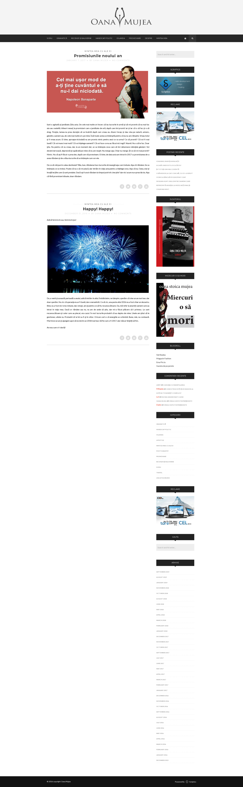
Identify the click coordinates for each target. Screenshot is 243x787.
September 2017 (162, 653)
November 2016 (162, 701)
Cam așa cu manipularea (174, 385)
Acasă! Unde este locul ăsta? (168, 165)
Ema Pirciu (161, 362)
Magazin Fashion (163, 358)
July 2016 (160, 723)
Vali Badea (161, 355)
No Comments (121, 60)
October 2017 (162, 647)
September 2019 (162, 572)
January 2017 (161, 690)
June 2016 (160, 728)
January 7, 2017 (76, 60)
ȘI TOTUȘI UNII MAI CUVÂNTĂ (167, 169)
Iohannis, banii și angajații (167, 161)
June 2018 (160, 604)
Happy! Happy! (98, 209)
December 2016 (162, 696)
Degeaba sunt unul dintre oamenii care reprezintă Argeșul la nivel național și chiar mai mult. (173, 185)
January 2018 (161, 631)
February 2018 (162, 626)
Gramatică (62, 38)
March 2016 (161, 744)
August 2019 (161, 577)
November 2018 (162, 588)
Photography (162, 451)
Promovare (135, 38)
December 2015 (162, 760)
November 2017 (162, 642)
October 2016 (162, 706)
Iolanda (121, 38)
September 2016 (162, 712)
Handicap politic (104, 38)
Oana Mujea (161, 401)
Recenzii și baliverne (81, 38)
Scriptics (192, 782)
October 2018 (162, 593)
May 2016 (160, 733)
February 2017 (162, 685)
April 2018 (160, 615)
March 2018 (161, 620)
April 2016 (160, 739)
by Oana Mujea (98, 60)
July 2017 (160, 658)
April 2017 (160, 674)
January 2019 (161, 583)
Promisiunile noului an (98, 55)
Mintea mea (161, 38)
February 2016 (162, 749)
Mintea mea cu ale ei (98, 51)
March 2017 (161, 680)
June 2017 (160, 663)
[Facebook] (185, 38)
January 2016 (161, 755)
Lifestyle (160, 440)
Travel (159, 473)
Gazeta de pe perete (165, 366)
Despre (148, 38)
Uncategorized (163, 478)
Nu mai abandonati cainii (173, 397)
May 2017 (160, 669)
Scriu (49, 38)
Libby (158, 385)
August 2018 (161, 599)
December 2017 (162, 636)
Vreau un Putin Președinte (180, 401)
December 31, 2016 (76, 213)
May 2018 (160, 609)
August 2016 (161, 717)
